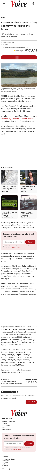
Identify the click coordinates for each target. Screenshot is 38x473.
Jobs (3, 428)
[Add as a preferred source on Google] (18, 50)
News (3, 17)
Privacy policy (6, 425)
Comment (31, 402)
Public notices (6, 430)
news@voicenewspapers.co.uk (15, 469)
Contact (4, 423)
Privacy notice (16, 247)
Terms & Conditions (8, 421)
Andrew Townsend (8, 42)
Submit (30, 242)
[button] (4, 3)
